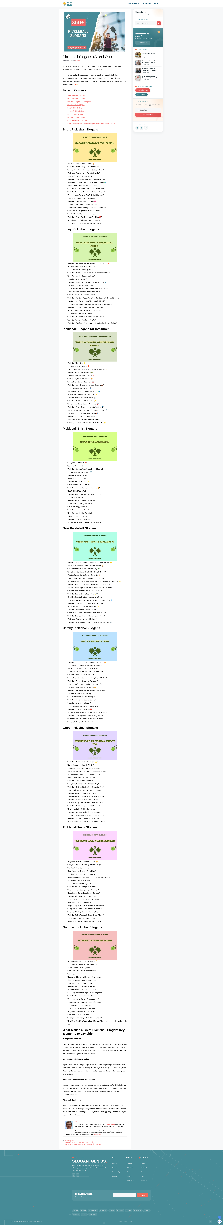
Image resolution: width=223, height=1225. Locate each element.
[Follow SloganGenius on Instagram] (137, 128)
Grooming (129, 1163)
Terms (125, 1221)
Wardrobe (83, 1210)
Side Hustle (120, 1210)
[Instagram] (73, 1175)
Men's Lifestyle (142, 90)
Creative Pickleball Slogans (77, 120)
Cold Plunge (103, 1210)
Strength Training (93, 1210)
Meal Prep (128, 1210)
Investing (112, 1210)
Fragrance (147, 1210)
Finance (143, 1163)
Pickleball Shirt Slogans (75, 105)
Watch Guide (93, 1214)
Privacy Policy (116, 1172)
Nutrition (129, 1176)
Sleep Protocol (137, 1210)
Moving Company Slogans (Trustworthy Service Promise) (83, 1144)
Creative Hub (132, 3)
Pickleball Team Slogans (76, 117)
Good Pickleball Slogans (76, 114)
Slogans (114, 1176)
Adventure (144, 1180)
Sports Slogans (69, 1140)
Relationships (144, 1172)
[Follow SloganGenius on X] (146, 128)
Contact (114, 1167)
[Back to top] (210, 1221)
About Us (114, 1163)
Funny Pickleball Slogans (76, 98)
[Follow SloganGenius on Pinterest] (141, 128)
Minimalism (76, 1214)
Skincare (75, 1210)
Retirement (141, 94)
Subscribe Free (148, 115)
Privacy (120, 1221)
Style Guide (130, 1167)
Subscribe (142, 1195)
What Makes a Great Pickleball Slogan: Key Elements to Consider (91, 124)
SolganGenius (111, 1124)
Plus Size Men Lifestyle (151, 3)
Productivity (144, 1167)
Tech (142, 1176)
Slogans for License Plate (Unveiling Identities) (80, 1142)
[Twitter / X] (77, 1175)
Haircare (84, 1214)
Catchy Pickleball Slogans (76, 111)
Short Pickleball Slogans (76, 95)
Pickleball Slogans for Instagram (79, 102)
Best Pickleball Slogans (75, 108)
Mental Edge (130, 1180)
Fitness (129, 1172)
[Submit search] (159, 23)
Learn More (97, 1134)
